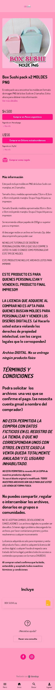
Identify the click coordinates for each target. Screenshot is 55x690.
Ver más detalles (10, 100)
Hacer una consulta (27, 639)
